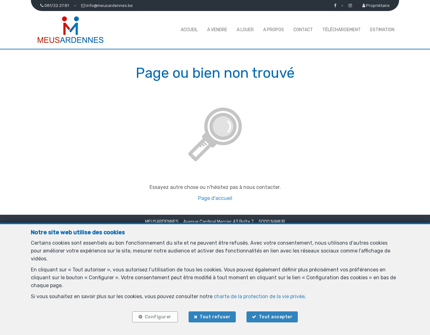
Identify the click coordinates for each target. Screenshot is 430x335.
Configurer (158, 317)
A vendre (217, 29)
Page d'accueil (215, 198)
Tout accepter (276, 317)
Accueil (189, 29)
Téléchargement (341, 29)
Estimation (382, 29)
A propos (273, 29)
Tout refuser (215, 317)
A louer (245, 29)
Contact (303, 29)
